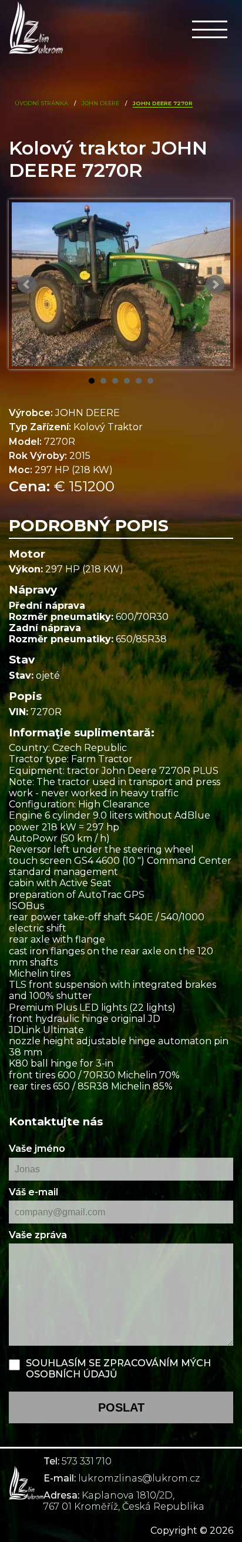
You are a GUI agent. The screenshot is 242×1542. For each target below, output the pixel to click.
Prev (27, 284)
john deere (100, 103)
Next (215, 284)
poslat (121, 1407)
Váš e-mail (33, 1192)
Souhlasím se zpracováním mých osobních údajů (118, 1368)
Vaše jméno (37, 1148)
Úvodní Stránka (41, 103)
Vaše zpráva (38, 1235)
